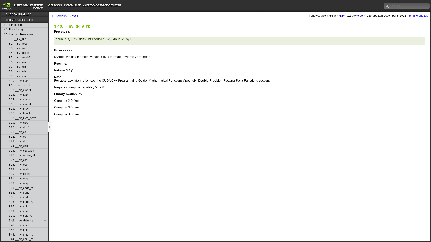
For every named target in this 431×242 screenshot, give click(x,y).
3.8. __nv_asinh (18, 71)
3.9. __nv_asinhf (19, 76)
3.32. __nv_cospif (19, 183)
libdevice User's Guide (19, 20)
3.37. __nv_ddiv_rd (20, 206)
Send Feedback (418, 15)
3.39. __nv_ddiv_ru (20, 215)
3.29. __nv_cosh (19, 169)
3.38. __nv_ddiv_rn (20, 211)
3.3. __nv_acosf (18, 48)
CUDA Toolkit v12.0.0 (18, 14)
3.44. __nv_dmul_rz (21, 239)
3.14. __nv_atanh (19, 99)
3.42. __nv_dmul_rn (21, 230)
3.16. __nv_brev (19, 108)
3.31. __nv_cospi (19, 178)
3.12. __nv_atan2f (20, 90)
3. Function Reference (19, 34)
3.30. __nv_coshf (19, 174)
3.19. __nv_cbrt (18, 122)
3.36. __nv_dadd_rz (21, 202)
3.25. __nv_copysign (21, 150)
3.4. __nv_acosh (19, 53)
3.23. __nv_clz (17, 141)
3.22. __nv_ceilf (18, 136)
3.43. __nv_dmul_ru (21, 234)
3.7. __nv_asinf (18, 66)
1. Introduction (14, 25)
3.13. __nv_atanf (19, 94)
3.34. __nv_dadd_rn (21, 192)
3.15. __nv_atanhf (20, 104)
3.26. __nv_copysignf (22, 155)
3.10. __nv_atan (19, 81)
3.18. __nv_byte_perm (22, 118)
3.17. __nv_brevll (19, 113)
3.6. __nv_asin (18, 62)
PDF (341, 15)
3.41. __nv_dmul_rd (21, 225)
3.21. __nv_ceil (18, 132)
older (360, 15)
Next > (74, 16)
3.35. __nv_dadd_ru (21, 197)
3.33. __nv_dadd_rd (21, 188)
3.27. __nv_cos (18, 160)
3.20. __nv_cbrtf (18, 127)
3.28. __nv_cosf (18, 164)
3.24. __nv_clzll (18, 146)
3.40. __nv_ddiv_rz (21, 220)
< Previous (59, 16)
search (387, 6)
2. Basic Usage (15, 29)
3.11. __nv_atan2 (19, 85)
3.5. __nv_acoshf (19, 57)
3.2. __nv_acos (18, 43)
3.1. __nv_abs (17, 39)
